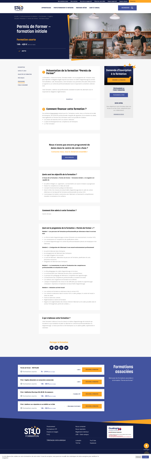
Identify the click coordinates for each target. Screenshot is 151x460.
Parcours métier (81, 8)
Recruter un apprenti (86, 1)
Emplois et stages (52, 432)
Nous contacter (69, 157)
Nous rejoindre (80, 429)
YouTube (93, 440)
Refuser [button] (138, 457)
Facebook (93, 443)
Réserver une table (99, 1)
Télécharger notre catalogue (56, 440)
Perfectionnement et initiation (63, 8)
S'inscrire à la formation (118, 80)
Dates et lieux (22, 70)
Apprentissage (46, 8)
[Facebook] (56, 348)
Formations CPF (52, 429)
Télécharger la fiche (118, 95)
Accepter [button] (145, 457)
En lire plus (69, 99)
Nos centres (74, 1)
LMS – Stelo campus (82, 434)
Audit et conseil (94, 8)
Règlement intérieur (82, 432)
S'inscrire (132, 1)
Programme (21, 81)
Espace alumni (123, 1)
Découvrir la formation (92, 369)
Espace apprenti (112, 1)
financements (54, 113)
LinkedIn (78, 440)
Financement (51, 426)
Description (21, 67)
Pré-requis (21, 78)
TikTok (78, 443)
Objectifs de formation (25, 74)
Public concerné (23, 85)
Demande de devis (119, 114)
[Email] (66, 348)
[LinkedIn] (61, 348)
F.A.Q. (48, 434)
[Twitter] (51, 348)
